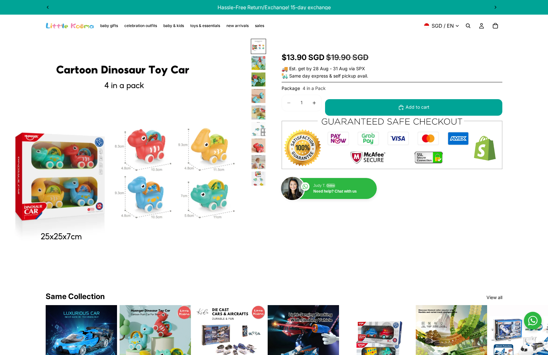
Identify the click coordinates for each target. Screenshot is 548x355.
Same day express (308, 76)
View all (494, 297)
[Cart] (495, 26)
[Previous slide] (48, 7)
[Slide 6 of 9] (258, 129)
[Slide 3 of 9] (258, 79)
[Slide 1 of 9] (258, 46)
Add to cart (417, 107)
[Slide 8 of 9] (258, 162)
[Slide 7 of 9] (258, 146)
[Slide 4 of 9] (258, 96)
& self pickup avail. (348, 76)
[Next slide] (495, 7)
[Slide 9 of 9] (258, 179)
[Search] (468, 26)
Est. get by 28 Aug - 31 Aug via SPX (327, 68)
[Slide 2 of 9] (258, 63)
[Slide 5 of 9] (258, 112)
